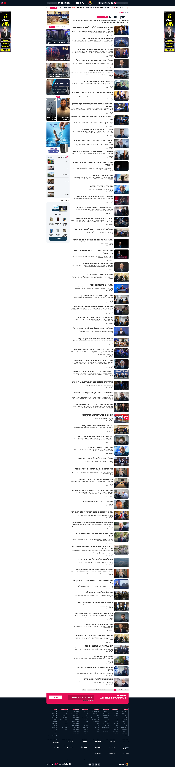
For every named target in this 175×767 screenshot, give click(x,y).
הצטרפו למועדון (52, 7)
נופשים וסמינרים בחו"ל (96, 752)
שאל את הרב (92, 8)
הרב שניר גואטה (75, 721)
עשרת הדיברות (85, 717)
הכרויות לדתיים (85, 729)
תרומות (73, 8)
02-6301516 (126, 749)
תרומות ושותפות (124, 727)
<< (127, 689)
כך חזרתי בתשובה (105, 727)
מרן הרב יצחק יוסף (75, 715)
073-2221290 (70, 748)
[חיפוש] (115, 3)
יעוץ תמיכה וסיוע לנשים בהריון (95, 746)
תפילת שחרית (54, 711)
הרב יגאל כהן (76, 719)
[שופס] (65, 3)
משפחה (116, 721)
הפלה (66, 723)
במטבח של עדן (106, 715)
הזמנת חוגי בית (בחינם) (68, 746)
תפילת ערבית (54, 715)
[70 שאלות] (62, 3)
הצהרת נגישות (124, 733)
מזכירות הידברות (125, 739)
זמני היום (87, 8)
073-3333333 (126, 754)
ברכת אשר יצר (54, 733)
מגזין (120, 8)
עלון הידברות (125, 715)
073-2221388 (98, 742)
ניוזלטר (126, 717)
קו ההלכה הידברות (111, 746)
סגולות (87, 721)
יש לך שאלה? (51, 157)
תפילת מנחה (54, 713)
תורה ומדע (116, 723)
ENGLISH (65, 8)
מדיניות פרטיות (124, 711)
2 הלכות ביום (124, 719)
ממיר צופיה (126, 752)
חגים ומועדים (115, 731)
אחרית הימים (85, 727)
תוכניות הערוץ (106, 709)
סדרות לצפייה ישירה (95, 719)
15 (94, 689)
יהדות (117, 711)
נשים (117, 717)
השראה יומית (106, 729)
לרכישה (55, 210)
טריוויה (98, 725)
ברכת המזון (55, 719)
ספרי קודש (86, 731)
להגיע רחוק (107, 725)
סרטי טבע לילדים (96, 727)
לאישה (66, 711)
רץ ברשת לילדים (96, 713)
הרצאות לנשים (65, 727)
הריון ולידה (66, 725)
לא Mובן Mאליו (106, 713)
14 (96, 689)
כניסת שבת (125, 723)
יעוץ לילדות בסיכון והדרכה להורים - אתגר (53, 740)
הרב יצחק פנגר (76, 717)
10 (104, 689)
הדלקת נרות (65, 717)
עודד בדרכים (106, 711)
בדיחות (98, 715)
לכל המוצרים (58, 239)
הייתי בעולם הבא (106, 731)
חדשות (117, 8)
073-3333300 (112, 748)
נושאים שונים (85, 709)
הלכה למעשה (106, 717)
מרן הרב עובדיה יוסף (75, 713)
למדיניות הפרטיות (85, 700)
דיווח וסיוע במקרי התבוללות (82, 746)
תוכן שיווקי (116, 733)
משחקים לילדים (96, 721)
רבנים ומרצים (76, 709)
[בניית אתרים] (68, 764)
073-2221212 (112, 742)
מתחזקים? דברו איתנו (52, 3)
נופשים (126, 725)
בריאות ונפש (86, 725)
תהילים (55, 725)
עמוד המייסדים (124, 731)
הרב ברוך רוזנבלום (75, 725)
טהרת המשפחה (65, 715)
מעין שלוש (55, 721)
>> (83, 689)
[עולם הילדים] (68, 3)
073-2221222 (126, 742)
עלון (83, 8)
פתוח (108, 719)
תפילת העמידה (54, 717)
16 (92, 689)
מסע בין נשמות (106, 723)
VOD (123, 8)
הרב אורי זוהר (76, 727)
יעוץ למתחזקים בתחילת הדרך (67, 739)
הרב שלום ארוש (76, 729)
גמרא (87, 715)
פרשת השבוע (115, 729)
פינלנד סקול (86, 719)
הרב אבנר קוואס (76, 731)
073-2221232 (70, 742)
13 (98, 689)
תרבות (117, 725)
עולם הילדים (102, 8)
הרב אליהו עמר (76, 733)
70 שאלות (97, 8)
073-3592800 (84, 742)
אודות (126, 735)
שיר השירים (54, 729)
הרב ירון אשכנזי (76, 723)
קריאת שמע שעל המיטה (52, 735)
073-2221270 (56, 748)
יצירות (98, 729)
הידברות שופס (124, 729)
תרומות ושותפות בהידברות (110, 739)
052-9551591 (98, 748)
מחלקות (77, 8)
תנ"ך (87, 713)
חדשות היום (116, 715)
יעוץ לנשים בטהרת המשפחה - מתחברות (123, 746)
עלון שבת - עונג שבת (97, 739)
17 (90, 689)
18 (88, 689)
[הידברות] (84, 3)
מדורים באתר (115, 709)
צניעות (66, 721)
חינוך (87, 723)
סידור (56, 709)
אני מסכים (87, 700)
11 (102, 689)
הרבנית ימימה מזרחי (64, 719)
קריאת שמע (54, 723)
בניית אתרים (61, 764)
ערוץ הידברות (124, 713)
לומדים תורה (85, 711)
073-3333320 (56, 743)
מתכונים (66, 713)
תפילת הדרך (54, 727)
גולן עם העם (106, 721)
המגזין (117, 713)
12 (100, 689)
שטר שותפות (113, 8)
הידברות (125, 709)
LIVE (60, 8)
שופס (81, 8)
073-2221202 (98, 754)
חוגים (98, 731)
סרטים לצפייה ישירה (95, 717)
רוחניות (116, 719)
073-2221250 (112, 754)
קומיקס (98, 723)
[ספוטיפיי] (59, 3)
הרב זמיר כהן (107, 8)
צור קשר (69, 8)
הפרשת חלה (65, 729)
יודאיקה (86, 733)
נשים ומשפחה (64, 709)
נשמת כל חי (54, 731)
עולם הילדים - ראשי (95, 711)
